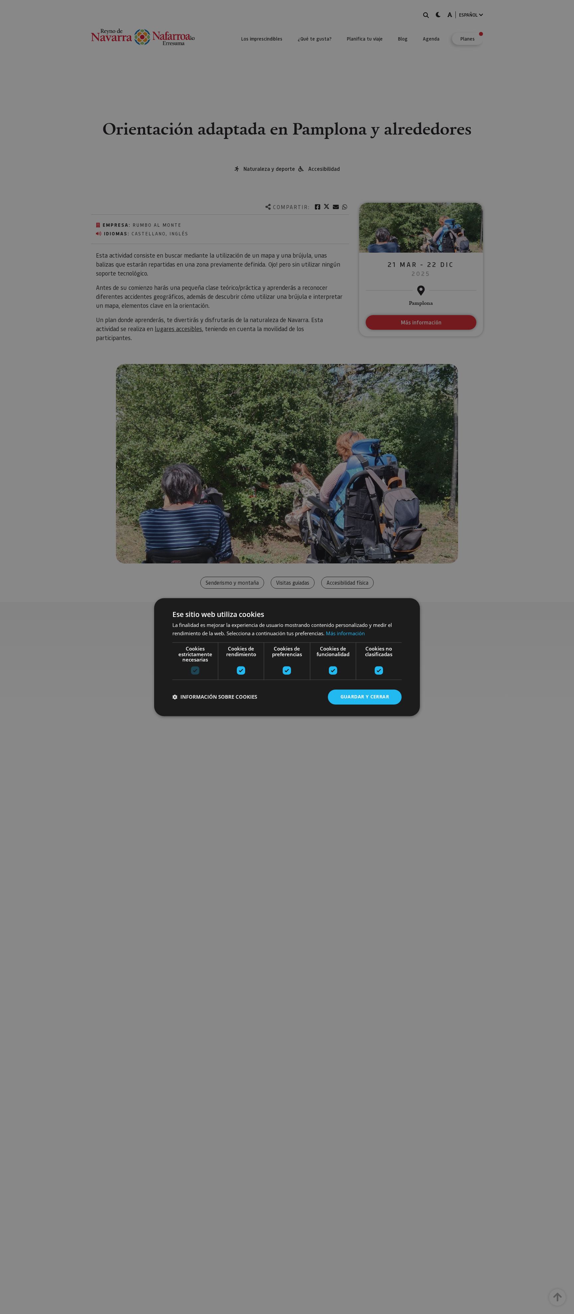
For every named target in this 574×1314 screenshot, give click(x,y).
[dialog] (287, 657)
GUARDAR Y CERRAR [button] (364, 696)
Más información (345, 633)
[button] (214, 697)
